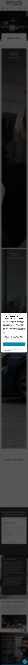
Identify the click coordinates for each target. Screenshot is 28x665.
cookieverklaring (6, 337)
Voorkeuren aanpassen (7, 350)
